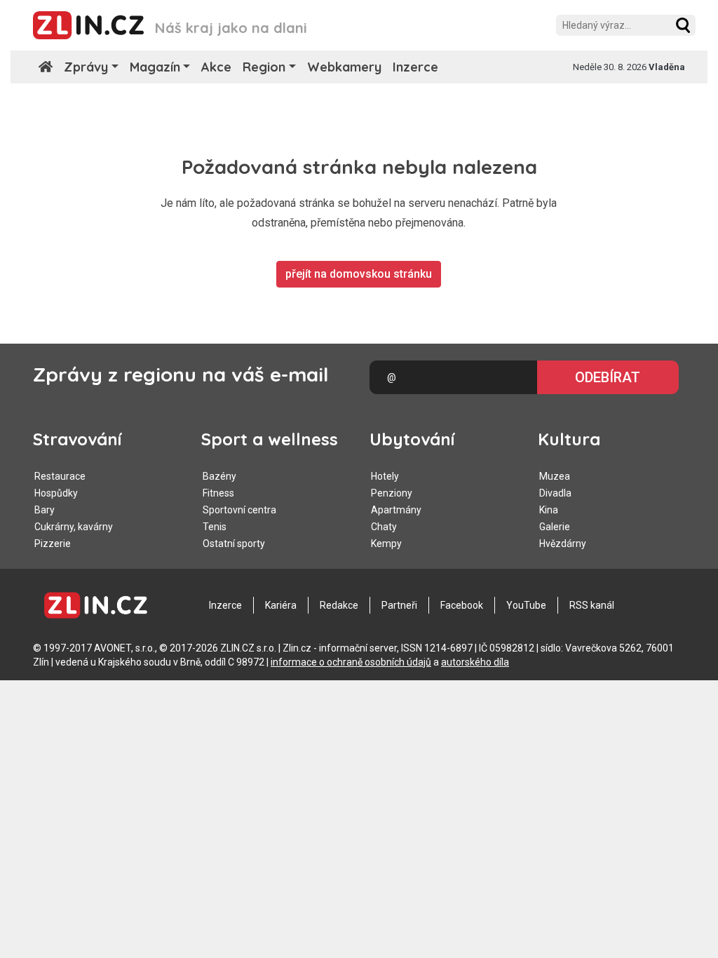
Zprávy (86, 67)
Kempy (386, 543)
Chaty (384, 526)
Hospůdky (56, 493)
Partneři (399, 605)
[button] (683, 25)
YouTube (526, 605)
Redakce (339, 605)
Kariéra (281, 605)
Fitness (218, 493)
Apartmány (396, 509)
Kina (548, 509)
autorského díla (475, 662)
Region (264, 67)
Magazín (155, 67)
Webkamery (344, 67)
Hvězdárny (562, 543)
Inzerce (415, 67)
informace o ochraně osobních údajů (351, 662)
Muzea (554, 476)
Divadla (555, 493)
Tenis (214, 526)
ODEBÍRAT (607, 377)
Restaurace (60, 476)
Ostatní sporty (234, 543)
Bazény (219, 476)
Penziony (391, 493)
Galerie (554, 526)
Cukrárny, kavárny (73, 526)
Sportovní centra (239, 509)
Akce (216, 67)
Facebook (461, 605)
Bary (44, 509)
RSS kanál (591, 605)
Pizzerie (52, 543)
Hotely (385, 476)
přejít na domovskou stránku (358, 274)
